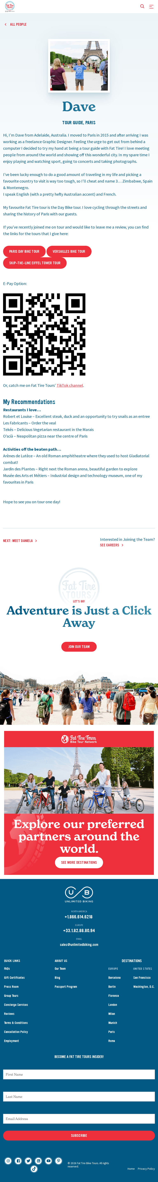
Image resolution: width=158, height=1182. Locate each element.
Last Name (79, 1088)
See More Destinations (79, 862)
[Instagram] (8, 1161)
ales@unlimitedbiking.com (80, 944)
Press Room (11, 986)
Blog (57, 977)
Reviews (9, 1014)
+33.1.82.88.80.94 (79, 931)
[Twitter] (28, 1161)
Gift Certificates (14, 977)
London (112, 1005)
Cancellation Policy (16, 1032)
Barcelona (114, 977)
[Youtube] (48, 1161)
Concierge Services (16, 1005)
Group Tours (11, 996)
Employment (11, 1041)
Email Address (79, 1110)
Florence (113, 996)
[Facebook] (18, 1161)
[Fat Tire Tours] (9, 6)
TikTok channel (70, 385)
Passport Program (66, 986)
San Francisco (142, 977)
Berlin (112, 986)
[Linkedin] (38, 1161)
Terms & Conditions (16, 1023)
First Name (79, 1065)
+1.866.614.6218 (79, 917)
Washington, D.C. (144, 986)
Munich (112, 1023)
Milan (111, 1014)
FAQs (7, 968)
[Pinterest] (59, 1161)
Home (131, 1169)
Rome (111, 1041)
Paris (111, 1032)
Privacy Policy (146, 1169)
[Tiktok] (34, 1169)
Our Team (60, 968)
